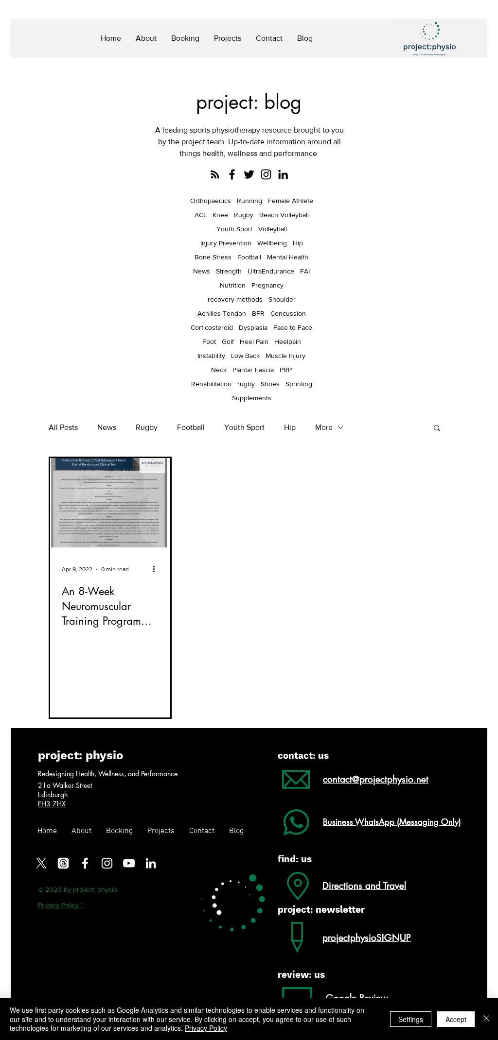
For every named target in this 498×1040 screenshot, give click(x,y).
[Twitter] (249, 174)
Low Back (245, 355)
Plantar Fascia (253, 370)
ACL (201, 215)
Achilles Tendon (221, 313)
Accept (455, 1019)
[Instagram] (266, 174)
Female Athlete (290, 201)
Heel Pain (254, 341)
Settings (410, 1019)
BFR (258, 313)
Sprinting (298, 384)
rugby (246, 384)
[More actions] (157, 569)
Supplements (251, 398)
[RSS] (215, 174)
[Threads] (63, 863)
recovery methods (235, 299)
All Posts (63, 427)
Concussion (288, 313)
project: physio (80, 755)
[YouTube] (129, 863)
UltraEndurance (271, 271)
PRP (286, 370)
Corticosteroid (212, 327)
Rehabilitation (211, 384)
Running (249, 201)
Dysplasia (253, 327)
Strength (229, 271)
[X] (41, 863)
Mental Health (287, 257)
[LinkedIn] (283, 174)
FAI (305, 271)
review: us (301, 974)
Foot (209, 341)
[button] (437, 429)
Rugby (243, 215)
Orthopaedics (210, 201)
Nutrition (233, 285)
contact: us (303, 755)
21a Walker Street (66, 785)
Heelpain (287, 341)
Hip (298, 243)
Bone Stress (213, 257)
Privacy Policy (206, 1028)
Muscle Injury (285, 355)
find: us (295, 859)
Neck (219, 370)
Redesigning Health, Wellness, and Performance (108, 773)
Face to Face (292, 327)
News (201, 271)
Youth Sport (234, 229)
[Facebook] (232, 174)
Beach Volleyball (284, 215)
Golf (228, 341)
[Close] (486, 1019)
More (324, 427)
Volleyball (272, 229)
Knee (220, 215)
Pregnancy (267, 285)
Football (249, 257)
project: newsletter (321, 909)
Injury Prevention (225, 243)
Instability (211, 355)
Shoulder (282, 299)
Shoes (270, 384)
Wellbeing (272, 243)
